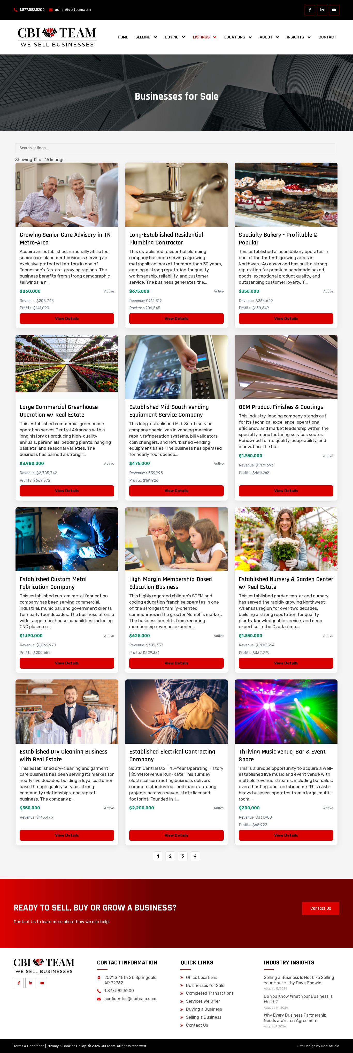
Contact (327, 37)
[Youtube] (334, 10)
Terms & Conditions (29, 1046)
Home (123, 37)
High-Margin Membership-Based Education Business (170, 583)
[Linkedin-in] (322, 10)
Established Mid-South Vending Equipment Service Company (169, 411)
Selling (142, 37)
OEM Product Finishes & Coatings (281, 407)
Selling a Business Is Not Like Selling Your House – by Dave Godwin (299, 980)
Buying (172, 37)
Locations (234, 37)
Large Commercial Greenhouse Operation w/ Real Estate (59, 411)
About (266, 37)
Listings (201, 37)
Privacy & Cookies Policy (66, 1046)
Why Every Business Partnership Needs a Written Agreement (295, 1018)
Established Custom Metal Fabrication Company (53, 583)
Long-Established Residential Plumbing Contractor (166, 239)
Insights (295, 37)
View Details (67, 318)
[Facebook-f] (310, 10)
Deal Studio (330, 1046)
